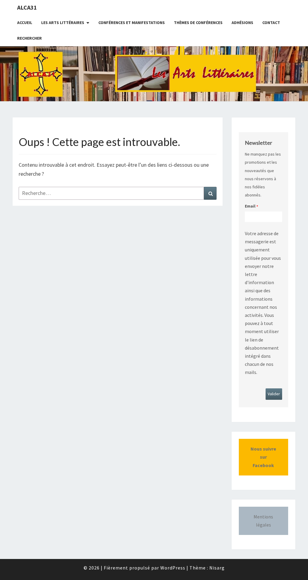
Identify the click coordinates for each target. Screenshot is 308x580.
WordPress (172, 568)
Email (250, 206)
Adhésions (242, 22)
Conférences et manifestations (131, 22)
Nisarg (217, 568)
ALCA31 (27, 7)
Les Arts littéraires (62, 22)
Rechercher (29, 38)
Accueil (24, 22)
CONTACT (271, 22)
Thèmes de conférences (198, 22)
